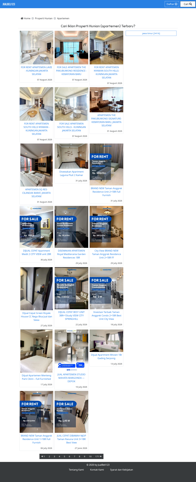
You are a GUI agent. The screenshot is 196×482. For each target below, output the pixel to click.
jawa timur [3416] (151, 33)
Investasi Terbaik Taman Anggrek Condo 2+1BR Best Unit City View (106, 315)
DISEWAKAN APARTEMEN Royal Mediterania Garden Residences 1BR (71, 254)
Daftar (171, 4)
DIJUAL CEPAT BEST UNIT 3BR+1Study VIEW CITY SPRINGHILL (71, 315)
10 (90, 456)
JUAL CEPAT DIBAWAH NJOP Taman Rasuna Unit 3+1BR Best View (71, 439)
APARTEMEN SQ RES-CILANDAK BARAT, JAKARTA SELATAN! (36, 193)
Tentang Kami (76, 469)
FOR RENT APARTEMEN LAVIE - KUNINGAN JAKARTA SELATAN (36, 71)
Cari (186, 4)
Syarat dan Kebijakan (121, 469)
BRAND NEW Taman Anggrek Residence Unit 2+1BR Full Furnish (106, 192)
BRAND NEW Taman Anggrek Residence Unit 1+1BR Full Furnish (36, 439)
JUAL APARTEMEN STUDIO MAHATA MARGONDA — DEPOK (72, 378)
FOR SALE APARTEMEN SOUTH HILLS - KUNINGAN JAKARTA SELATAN (71, 127)
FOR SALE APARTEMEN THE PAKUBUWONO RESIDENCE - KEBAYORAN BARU (71, 71)
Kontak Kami (97, 469)
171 (97, 456)
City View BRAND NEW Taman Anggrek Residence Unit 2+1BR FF (106, 254)
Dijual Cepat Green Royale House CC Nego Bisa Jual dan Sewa (36, 316)
